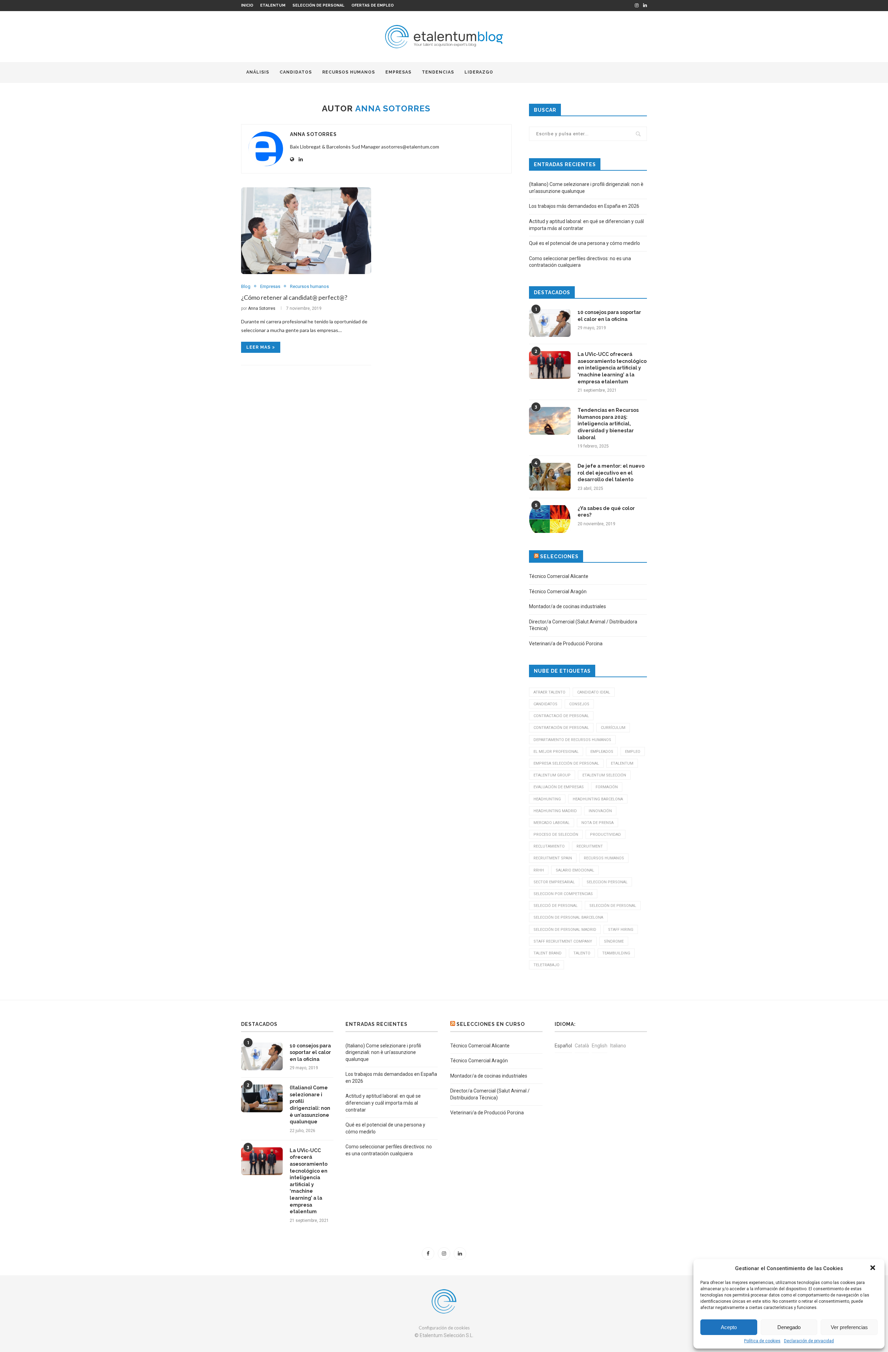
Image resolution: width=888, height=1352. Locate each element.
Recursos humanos (348, 72)
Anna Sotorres (313, 134)
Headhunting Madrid (555, 811)
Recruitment (590, 846)
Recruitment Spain (552, 858)
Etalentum (272, 5)
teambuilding (616, 953)
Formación (607, 787)
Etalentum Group (552, 775)
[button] (873, 1268)
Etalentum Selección (604, 775)
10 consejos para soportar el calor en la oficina (609, 315)
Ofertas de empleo (372, 5)
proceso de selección (555, 834)
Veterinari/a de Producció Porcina (566, 643)
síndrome (614, 941)
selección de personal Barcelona (568, 917)
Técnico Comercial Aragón (558, 591)
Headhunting (547, 799)
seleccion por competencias (563, 894)
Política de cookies (762, 1340)
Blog (245, 286)
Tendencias (438, 72)
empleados (601, 751)
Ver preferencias (849, 1327)
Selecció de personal (555, 905)
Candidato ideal (593, 692)
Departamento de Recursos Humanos (572, 740)
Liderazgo (478, 72)
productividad (605, 834)
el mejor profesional (556, 751)
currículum (613, 727)
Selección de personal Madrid (564, 929)
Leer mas (258, 347)
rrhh (538, 870)
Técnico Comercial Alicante (558, 576)
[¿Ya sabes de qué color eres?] (550, 519)
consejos (579, 704)
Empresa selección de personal (566, 763)
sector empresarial (554, 882)
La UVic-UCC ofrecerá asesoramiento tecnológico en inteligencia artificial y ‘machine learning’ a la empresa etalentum (612, 367)
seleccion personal (607, 882)
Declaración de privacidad (809, 1340)
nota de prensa (597, 822)
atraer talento (549, 692)
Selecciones (559, 556)
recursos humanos (604, 858)
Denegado (789, 1327)
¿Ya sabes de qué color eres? (606, 511)
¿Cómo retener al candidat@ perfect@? (294, 297)
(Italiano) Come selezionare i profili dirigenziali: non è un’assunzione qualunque (310, 1104)
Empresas (398, 72)
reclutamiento (549, 846)
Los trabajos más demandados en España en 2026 (584, 206)
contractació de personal (561, 716)
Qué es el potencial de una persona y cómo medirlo (584, 243)
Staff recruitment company (562, 941)
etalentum (622, 763)
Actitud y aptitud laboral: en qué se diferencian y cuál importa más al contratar (383, 1102)
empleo (632, 751)
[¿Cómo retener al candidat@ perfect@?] (306, 230)
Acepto (729, 1327)
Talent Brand (547, 953)
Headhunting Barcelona (598, 799)
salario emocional (575, 870)
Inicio (247, 5)
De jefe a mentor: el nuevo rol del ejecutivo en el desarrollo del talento (611, 472)
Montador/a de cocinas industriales (567, 606)
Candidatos (296, 72)
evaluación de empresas (558, 787)
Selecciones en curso (490, 1024)
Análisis (257, 72)
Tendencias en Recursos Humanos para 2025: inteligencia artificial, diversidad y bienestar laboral (608, 423)
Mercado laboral (551, 822)
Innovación (600, 811)
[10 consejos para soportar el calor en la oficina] (550, 323)
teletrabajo (546, 965)
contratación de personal (561, 727)
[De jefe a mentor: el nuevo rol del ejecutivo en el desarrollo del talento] (550, 477)
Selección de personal (318, 5)
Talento (581, 953)
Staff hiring (620, 929)
